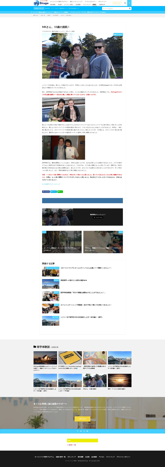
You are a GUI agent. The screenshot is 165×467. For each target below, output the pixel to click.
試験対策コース (63, 8)
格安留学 (47, 8)
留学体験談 (55, 15)
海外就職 (52, 4)
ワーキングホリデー (90, 1)
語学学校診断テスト (74, 8)
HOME (36, 15)
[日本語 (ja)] (68, 444)
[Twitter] (53, 191)
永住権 (60, 4)
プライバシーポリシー (123, 457)
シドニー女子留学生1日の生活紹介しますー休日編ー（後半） (82, 317)
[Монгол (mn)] (75, 444)
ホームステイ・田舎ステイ (65, 31)
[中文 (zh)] (71, 444)
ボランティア (102, 1)
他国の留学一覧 (61, 457)
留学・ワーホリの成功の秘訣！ (117, 389)
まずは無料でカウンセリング (51, 184)
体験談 (94, 4)
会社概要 (78, 4)
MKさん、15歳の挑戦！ (66, 15)
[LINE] (60, 191)
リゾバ (52, 8)
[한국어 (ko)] (73, 444)
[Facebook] (46, 191)
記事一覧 (43, 15)
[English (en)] (69, 444)
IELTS (57, 8)
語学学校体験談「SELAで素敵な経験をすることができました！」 (83, 292)
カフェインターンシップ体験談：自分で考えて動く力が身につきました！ (86, 305)
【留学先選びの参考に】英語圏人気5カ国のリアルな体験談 (94, 367)
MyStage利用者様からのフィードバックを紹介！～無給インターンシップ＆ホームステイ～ (45, 368)
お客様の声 (102, 4)
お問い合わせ (117, 3)
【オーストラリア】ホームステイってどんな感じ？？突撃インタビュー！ (86, 268)
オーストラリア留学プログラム (58, 1)
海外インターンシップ (76, 1)
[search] (129, 8)
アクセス (101, 457)
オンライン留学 (68, 4)
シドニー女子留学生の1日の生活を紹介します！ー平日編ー (69, 390)
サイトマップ (86, 4)
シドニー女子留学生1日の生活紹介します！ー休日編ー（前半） (45, 390)
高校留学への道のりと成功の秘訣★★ (74, 280)
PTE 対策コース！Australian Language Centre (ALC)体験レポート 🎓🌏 (69, 367)
